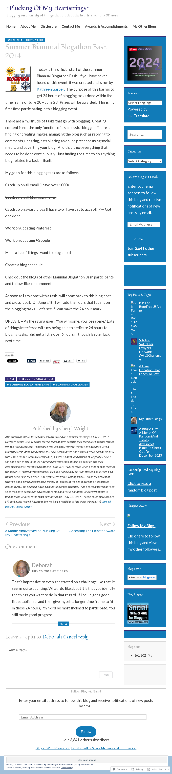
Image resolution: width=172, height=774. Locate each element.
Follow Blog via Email (142, 177)
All (12, 378)
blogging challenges (72, 384)
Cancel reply (76, 637)
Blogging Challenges (38, 378)
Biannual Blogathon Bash (29, 384)
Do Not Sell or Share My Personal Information (103, 748)
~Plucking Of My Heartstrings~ (47, 8)
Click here (135, 536)
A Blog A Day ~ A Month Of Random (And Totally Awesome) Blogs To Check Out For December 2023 (150, 442)
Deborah (42, 565)
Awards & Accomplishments (106, 26)
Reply (64, 623)
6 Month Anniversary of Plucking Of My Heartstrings (32, 529)
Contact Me (71, 26)
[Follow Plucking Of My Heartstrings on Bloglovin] (142, 578)
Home (10, 26)
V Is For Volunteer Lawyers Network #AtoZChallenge (150, 349)
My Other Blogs (145, 26)
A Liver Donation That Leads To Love (149, 370)
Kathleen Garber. (51, 89)
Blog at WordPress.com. (53, 748)
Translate (141, 116)
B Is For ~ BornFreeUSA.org (150, 306)
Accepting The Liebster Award (92, 527)
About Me (28, 26)
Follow (138, 239)
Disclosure (49, 26)
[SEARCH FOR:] (144, 134)
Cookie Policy (67, 767)
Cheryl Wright (34, 40)
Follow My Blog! (141, 525)
